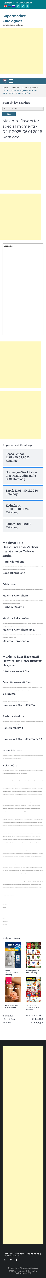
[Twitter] (23, 6)
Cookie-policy (32, 1254)
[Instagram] (18, 6)
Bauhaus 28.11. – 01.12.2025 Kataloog (34, 1019)
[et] (10, 7)
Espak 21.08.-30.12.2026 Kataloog (11, 973)
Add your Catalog (24, 3)
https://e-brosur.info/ (5, 930)
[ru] (13, 7)
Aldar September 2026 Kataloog (32, 972)
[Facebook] (27, 6)
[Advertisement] (23, 51)
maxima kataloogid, (5, 780)
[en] (6, 7)
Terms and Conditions (14, 1254)
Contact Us (9, 3)
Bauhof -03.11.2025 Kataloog (9, 1019)
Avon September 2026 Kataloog (11, 1006)
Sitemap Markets (11, 1256)
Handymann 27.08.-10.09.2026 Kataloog (32, 1007)
